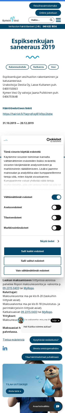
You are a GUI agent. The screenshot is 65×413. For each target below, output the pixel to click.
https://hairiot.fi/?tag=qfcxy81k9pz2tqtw (28, 114)
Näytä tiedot (47, 241)
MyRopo (29, 288)
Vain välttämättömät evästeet (32, 270)
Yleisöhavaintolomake (45, 5)
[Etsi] (51, 20)
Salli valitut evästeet (32, 261)
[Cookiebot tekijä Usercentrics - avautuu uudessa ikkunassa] (46, 140)
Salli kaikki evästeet (32, 251)
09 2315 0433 (11, 288)
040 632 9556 (50, 26)
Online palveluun (48, 12)
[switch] (56, 207)
